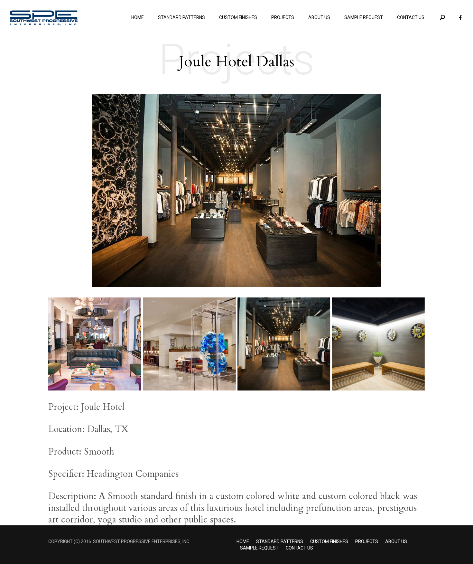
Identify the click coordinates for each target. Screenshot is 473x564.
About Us (396, 541)
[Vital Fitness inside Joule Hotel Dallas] (378, 343)
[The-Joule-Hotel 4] (94, 343)
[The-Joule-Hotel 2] (283, 343)
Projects (366, 541)
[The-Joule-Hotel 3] (189, 343)
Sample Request (259, 547)
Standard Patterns (279, 541)
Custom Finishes (329, 541)
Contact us (299, 547)
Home (242, 541)
